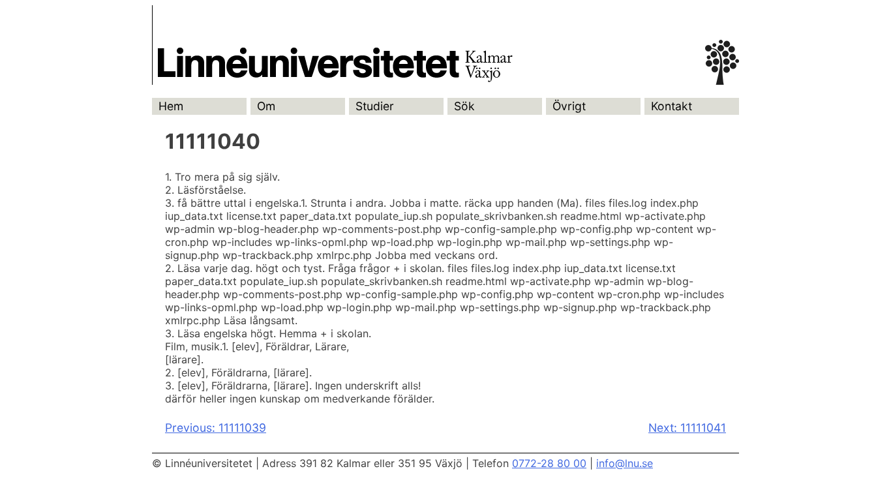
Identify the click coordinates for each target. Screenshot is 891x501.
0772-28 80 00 (549, 463)
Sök (464, 106)
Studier (374, 106)
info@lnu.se (624, 463)
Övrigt (569, 106)
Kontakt (671, 106)
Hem (171, 106)
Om (266, 106)
